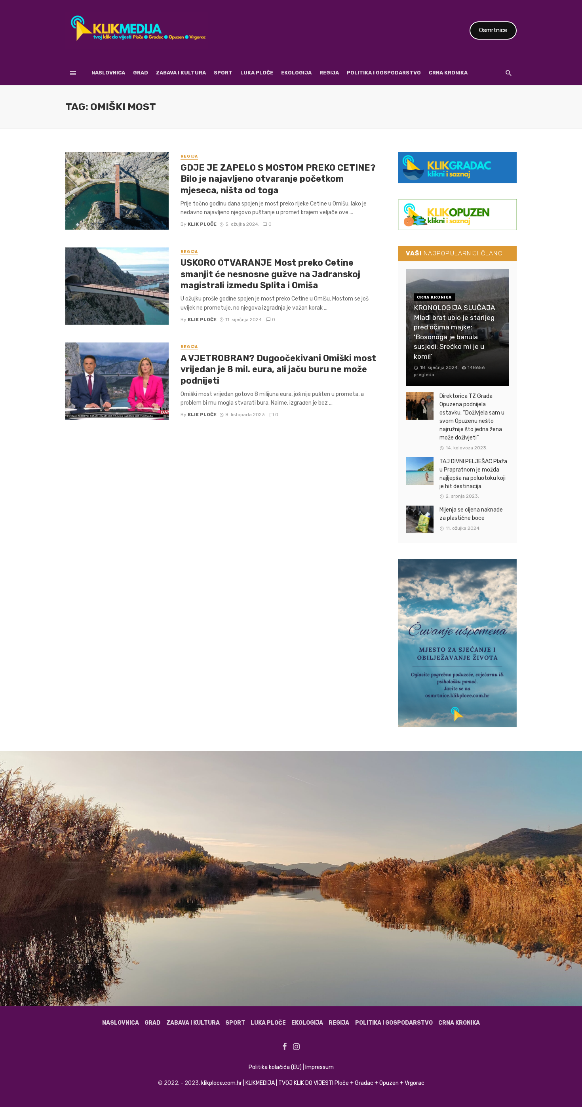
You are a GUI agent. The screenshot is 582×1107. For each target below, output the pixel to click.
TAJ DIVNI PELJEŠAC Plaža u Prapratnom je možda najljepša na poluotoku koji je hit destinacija (473, 474)
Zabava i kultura (181, 73)
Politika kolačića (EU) (275, 1067)
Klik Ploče (202, 224)
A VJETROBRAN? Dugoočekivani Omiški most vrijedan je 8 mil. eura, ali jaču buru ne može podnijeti (278, 369)
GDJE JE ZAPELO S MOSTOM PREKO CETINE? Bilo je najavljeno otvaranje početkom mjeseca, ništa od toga (278, 179)
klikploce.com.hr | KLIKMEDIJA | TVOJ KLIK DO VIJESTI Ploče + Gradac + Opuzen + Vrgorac (312, 1083)
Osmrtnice (493, 30)
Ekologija (296, 73)
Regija (329, 73)
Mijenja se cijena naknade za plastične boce (471, 513)
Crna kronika (448, 73)
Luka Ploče (256, 73)
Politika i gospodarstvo (384, 73)
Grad (140, 73)
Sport (223, 73)
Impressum (319, 1067)
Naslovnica (108, 73)
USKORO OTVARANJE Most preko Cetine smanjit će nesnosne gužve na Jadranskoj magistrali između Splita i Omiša (270, 274)
